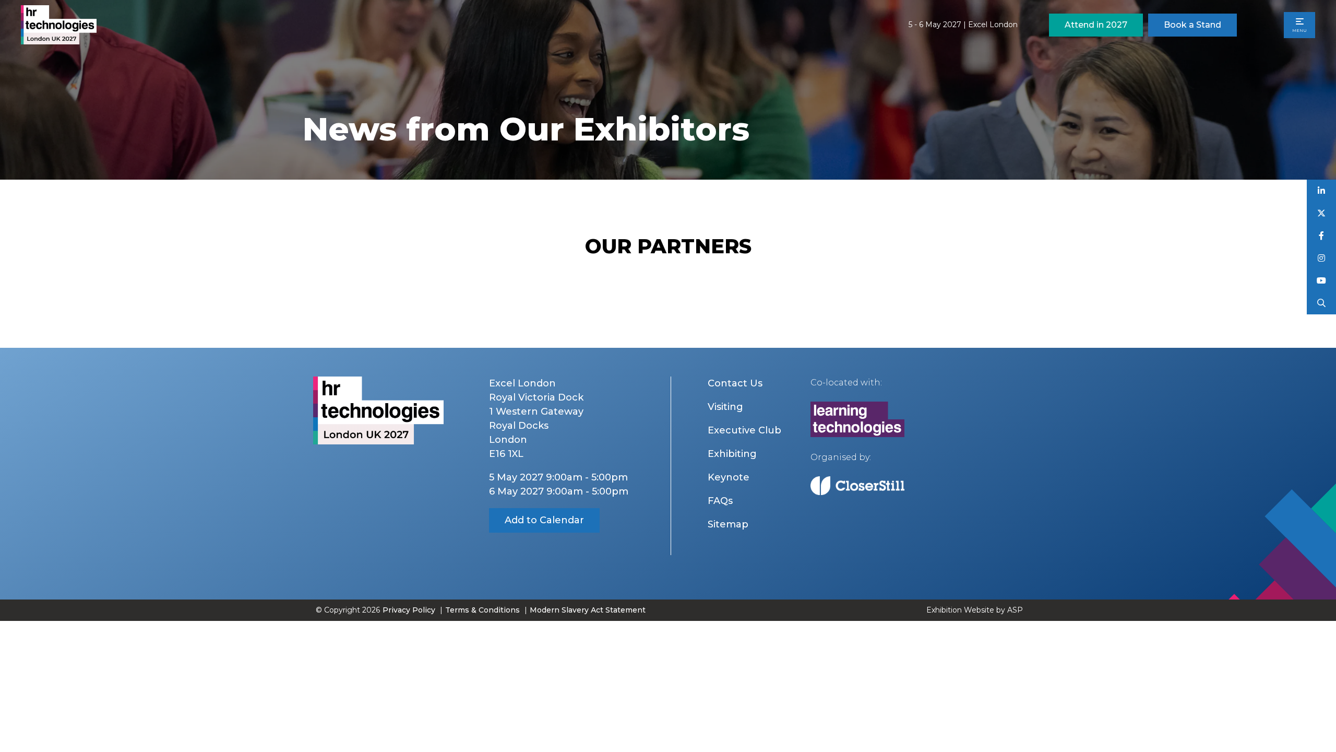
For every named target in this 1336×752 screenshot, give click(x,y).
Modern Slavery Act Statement (588, 610)
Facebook (1321, 236)
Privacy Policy (409, 610)
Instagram (1321, 258)
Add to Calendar (544, 520)
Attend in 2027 (1096, 25)
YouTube (1321, 280)
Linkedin (1321, 191)
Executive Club (744, 430)
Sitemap (728, 524)
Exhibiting (732, 454)
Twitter (1321, 213)
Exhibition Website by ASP (974, 610)
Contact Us (735, 383)
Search (1321, 303)
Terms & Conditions (482, 610)
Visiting (725, 407)
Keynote (728, 477)
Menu (1299, 30)
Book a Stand (1192, 25)
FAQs (720, 501)
